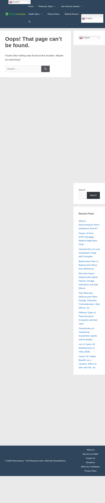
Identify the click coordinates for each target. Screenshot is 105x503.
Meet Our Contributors (90, 467)
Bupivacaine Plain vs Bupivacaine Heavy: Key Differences (89, 265)
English (88, 18)
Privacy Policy (91, 471)
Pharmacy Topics (46, 6)
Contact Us (90, 458)
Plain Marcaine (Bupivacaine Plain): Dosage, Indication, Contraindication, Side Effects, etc (89, 300)
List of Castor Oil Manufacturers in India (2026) (87, 348)
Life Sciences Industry (70, 6)
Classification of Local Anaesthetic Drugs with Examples (89, 253)
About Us (90, 450)
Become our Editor (90, 454)
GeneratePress (59, 461)
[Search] (45, 69)
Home (30, 6)
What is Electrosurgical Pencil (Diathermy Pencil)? (89, 225)
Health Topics (34, 14)
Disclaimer (90, 462)
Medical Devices (72, 14)
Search (82, 190)
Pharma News (54, 14)
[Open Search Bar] (29, 22)
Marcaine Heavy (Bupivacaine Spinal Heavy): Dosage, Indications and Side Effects (88, 281)
